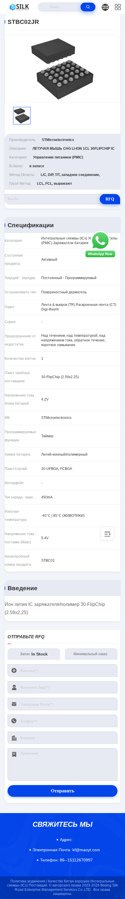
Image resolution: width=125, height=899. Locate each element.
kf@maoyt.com (66, 849)
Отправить (62, 790)
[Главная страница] (19, 7)
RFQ (110, 199)
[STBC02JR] (62, 68)
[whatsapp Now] (100, 257)
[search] (88, 7)
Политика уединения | (28, 881)
